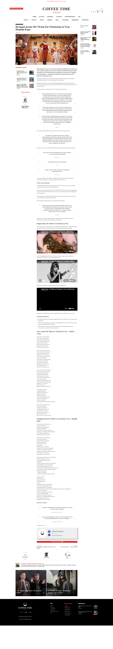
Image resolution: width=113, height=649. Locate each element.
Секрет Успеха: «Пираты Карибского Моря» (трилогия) (85, 32)
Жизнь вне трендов (84, 25)
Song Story (43, 525)
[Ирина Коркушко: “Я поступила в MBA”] (95, 607)
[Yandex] (100, 12)
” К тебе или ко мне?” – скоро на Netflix (68, 546)
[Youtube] (102, 12)
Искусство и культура (19, 24)
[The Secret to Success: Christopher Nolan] (31, 583)
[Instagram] (93, 12)
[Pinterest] (95, 12)
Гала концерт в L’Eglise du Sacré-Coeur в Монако (46, 547)
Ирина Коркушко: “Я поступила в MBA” (84, 606)
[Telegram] (98, 12)
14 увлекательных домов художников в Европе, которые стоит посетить (22, 79)
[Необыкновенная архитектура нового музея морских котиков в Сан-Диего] (31, 72)
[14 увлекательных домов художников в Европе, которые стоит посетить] (31, 79)
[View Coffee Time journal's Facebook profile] (49, 535)
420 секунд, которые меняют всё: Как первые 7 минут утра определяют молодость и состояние (85, 45)
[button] (102, 8)
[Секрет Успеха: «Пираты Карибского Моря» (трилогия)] (94, 33)
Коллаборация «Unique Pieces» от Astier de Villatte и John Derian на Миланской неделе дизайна (22, 86)
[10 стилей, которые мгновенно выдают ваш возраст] (62, 583)
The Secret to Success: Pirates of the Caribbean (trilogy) (85, 38)
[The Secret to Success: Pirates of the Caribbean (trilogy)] (94, 39)
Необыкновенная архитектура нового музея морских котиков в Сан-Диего (22, 72)
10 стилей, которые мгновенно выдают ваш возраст (85, 51)
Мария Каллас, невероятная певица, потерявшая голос (85, 612)
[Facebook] (91, 12)
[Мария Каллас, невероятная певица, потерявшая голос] (95, 613)
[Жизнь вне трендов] (94, 27)
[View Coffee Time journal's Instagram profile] (49, 531)
